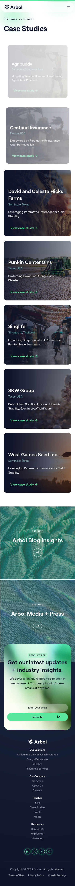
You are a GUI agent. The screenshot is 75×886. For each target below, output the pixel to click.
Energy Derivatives (37, 759)
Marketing (37, 838)
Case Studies (37, 807)
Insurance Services (37, 768)
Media (37, 816)
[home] (12, 7)
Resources (37, 824)
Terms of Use (16, 875)
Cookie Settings (57, 875)
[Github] (49, 851)
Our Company (37, 776)
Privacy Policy (36, 875)
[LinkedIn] (27, 851)
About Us (37, 785)
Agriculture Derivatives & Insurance (37, 754)
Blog (37, 802)
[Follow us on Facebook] (42, 851)
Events (37, 812)
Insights (37, 798)
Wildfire (37, 764)
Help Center (37, 833)
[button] (68, 7)
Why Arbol (37, 781)
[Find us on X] (35, 851)
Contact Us (37, 829)
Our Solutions (37, 749)
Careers (37, 790)
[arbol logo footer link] (37, 741)
